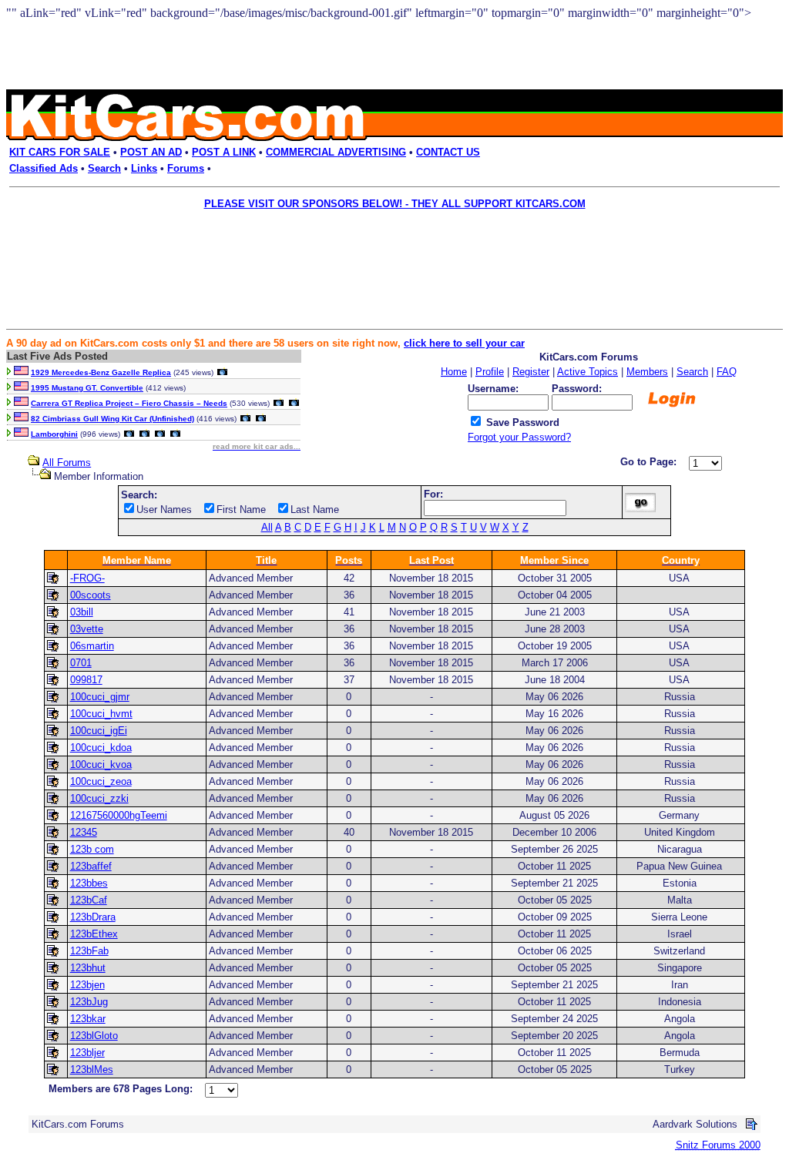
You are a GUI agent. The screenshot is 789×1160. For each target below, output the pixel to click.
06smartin (92, 646)
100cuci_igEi (98, 730)
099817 (86, 680)
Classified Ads (43, 168)
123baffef (91, 866)
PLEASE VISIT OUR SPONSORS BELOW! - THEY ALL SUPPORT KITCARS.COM (395, 204)
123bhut (88, 968)
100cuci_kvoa (101, 764)
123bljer (87, 1052)
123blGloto (94, 1035)
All (267, 527)
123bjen (87, 985)
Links (144, 168)
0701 (81, 663)
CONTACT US (448, 152)
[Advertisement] (383, 251)
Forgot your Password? (519, 437)
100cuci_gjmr (99, 696)
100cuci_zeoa (101, 781)
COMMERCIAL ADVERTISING (336, 152)
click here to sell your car (464, 343)
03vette (86, 629)
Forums (185, 168)
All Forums (66, 462)
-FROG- (87, 578)
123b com (92, 849)
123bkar (88, 1018)
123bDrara (93, 917)
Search (104, 168)
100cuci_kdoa (101, 747)
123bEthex (94, 934)
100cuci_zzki (99, 798)
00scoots (90, 595)
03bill (81, 612)
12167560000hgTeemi (118, 815)
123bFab (89, 951)
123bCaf (88, 900)
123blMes (91, 1069)
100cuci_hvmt (101, 713)
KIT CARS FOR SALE (59, 152)
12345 (83, 832)
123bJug (89, 1001)
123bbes (89, 883)
